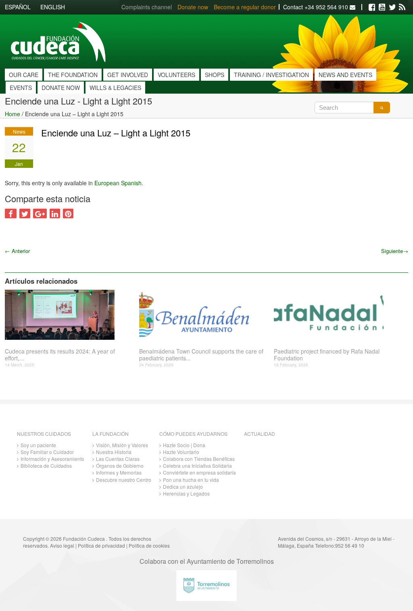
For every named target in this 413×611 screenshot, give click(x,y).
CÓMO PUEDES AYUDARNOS (193, 433)
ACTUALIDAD (259, 433)
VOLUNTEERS (176, 75)
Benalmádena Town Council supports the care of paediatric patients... (201, 355)
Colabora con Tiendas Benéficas (199, 458)
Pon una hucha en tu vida (191, 479)
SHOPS (214, 75)
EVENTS (21, 88)
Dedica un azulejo (183, 486)
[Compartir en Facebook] (11, 213)
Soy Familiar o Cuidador (47, 451)
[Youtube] (382, 7)
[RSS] (402, 7)
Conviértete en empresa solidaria (199, 472)
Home (12, 114)
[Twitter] (392, 7)
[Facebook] (372, 7)
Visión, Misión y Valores (122, 445)
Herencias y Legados (186, 493)
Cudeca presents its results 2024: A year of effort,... (60, 355)
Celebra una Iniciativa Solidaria (197, 465)
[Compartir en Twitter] (24, 213)
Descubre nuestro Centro (123, 479)
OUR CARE (23, 75)
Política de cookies (149, 545)
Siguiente (394, 251)
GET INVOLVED (127, 75)
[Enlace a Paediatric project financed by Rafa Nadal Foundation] (338, 315)
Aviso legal (62, 545)
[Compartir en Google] (40, 213)
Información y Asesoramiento (52, 458)
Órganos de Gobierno (120, 465)
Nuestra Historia (113, 451)
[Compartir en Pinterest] (68, 213)
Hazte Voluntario (181, 451)
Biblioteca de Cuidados (46, 465)
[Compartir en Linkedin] (55, 213)
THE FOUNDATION (73, 75)
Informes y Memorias (119, 472)
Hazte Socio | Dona (184, 445)
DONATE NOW (61, 88)
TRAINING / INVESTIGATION (271, 75)
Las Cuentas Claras (118, 458)
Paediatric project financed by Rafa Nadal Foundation (327, 355)
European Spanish (118, 183)
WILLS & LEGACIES (115, 88)
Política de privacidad (101, 545)
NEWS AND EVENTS (345, 75)
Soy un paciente (38, 445)
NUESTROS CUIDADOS (44, 433)
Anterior (17, 251)
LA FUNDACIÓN (110, 433)
